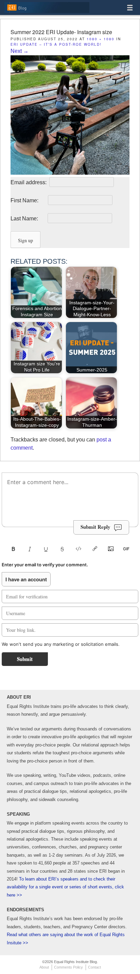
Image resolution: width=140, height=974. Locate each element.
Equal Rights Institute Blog (46, 12)
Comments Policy (68, 967)
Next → (20, 51)
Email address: (29, 182)
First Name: (29, 200)
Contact (94, 967)
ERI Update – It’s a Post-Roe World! (56, 44)
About (44, 967)
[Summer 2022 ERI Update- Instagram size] (70, 173)
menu (130, 7)
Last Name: (28, 218)
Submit (25, 659)
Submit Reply (95, 526)
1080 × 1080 (101, 39)
